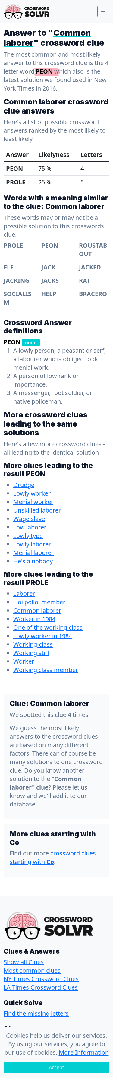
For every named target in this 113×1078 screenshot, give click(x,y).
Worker (23, 661)
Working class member (45, 670)
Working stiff (31, 653)
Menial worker (33, 502)
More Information (84, 1052)
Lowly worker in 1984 (42, 636)
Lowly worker (32, 493)
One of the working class (48, 627)
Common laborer (37, 610)
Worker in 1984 (34, 619)
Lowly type (28, 536)
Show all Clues (24, 962)
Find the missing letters (36, 1013)
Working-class (33, 644)
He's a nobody (33, 561)
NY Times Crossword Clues (41, 979)
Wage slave (29, 519)
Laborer (24, 593)
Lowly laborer (32, 544)
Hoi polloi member (39, 602)
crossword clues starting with (53, 857)
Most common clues (32, 970)
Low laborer (29, 527)
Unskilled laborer (37, 510)
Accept (56, 1067)
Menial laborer (33, 553)
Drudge (23, 485)
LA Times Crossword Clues (41, 987)
